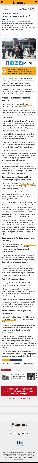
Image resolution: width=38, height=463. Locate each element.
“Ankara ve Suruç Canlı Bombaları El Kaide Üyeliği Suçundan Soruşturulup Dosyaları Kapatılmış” (19, 246)
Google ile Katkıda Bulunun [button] (21, 398)
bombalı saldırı (23, 153)
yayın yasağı (6, 363)
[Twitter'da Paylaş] (12, 63)
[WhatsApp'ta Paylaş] (16, 63)
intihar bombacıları (29, 360)
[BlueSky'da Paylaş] (21, 63)
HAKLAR (6, 9)
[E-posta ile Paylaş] (30, 63)
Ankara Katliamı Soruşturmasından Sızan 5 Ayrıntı (16, 16)
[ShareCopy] (25, 63)
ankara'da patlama (28, 363)
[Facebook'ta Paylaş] (7, 63)
